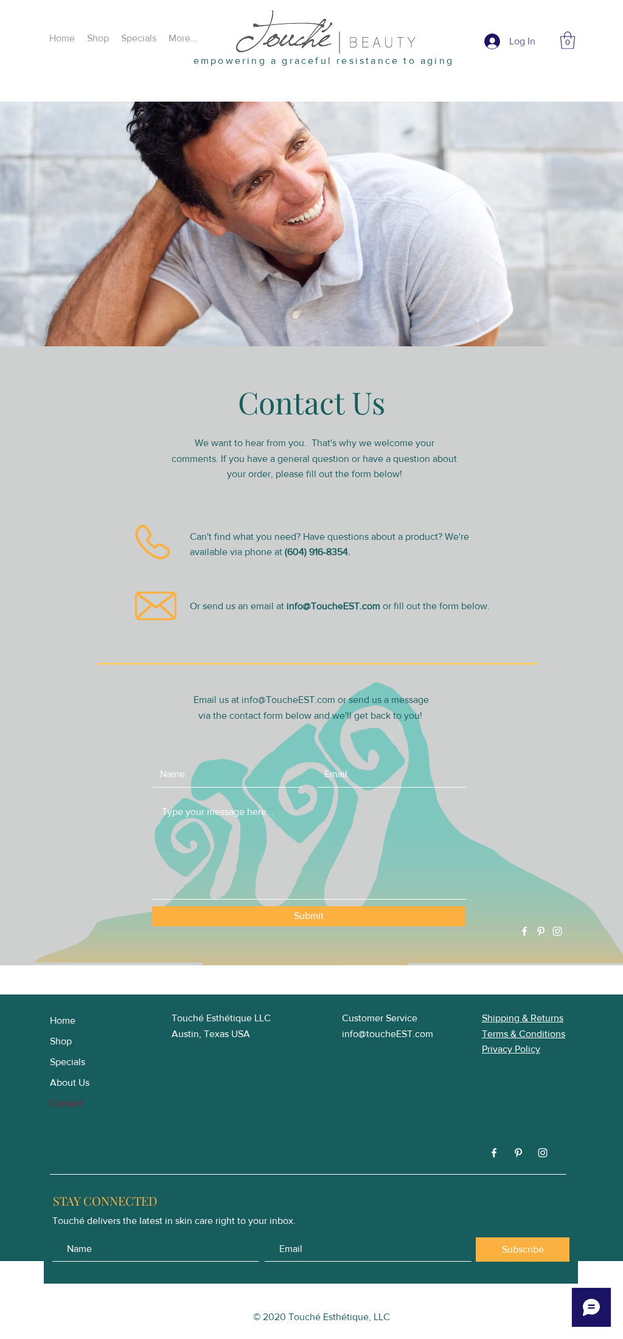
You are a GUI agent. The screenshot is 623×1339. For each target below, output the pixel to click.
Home (62, 1020)
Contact (66, 1103)
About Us (69, 1082)
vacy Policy (516, 1049)
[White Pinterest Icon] (541, 931)
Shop (61, 1041)
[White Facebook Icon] (524, 931)
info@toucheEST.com (387, 1034)
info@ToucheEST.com (333, 606)
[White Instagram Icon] (557, 931)
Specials (67, 1062)
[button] (567, 40)
